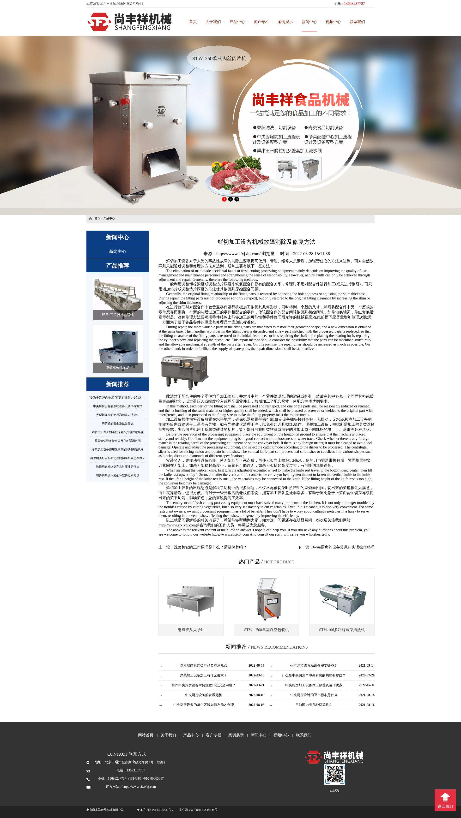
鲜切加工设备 (177, 488)
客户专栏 (261, 22)
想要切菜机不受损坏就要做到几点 (117, 475)
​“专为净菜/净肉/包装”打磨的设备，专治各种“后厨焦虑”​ (123, 397)
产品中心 (237, 22)
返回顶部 (445, 806)
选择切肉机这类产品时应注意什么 (117, 466)
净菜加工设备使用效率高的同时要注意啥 (118, 449)
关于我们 (213, 22)
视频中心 (333, 22)
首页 (193, 22)
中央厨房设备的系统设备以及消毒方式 (117, 406)
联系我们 (357, 22)
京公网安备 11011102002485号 (198, 810)
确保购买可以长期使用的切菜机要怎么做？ (117, 458)
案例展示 (285, 22)
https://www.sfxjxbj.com (177, 525)
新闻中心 (309, 22)
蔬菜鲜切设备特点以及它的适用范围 (118, 440)
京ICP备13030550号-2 (160, 810)
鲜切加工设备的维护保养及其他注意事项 (118, 432)
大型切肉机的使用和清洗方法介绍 (117, 415)
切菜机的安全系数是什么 (117, 423)
